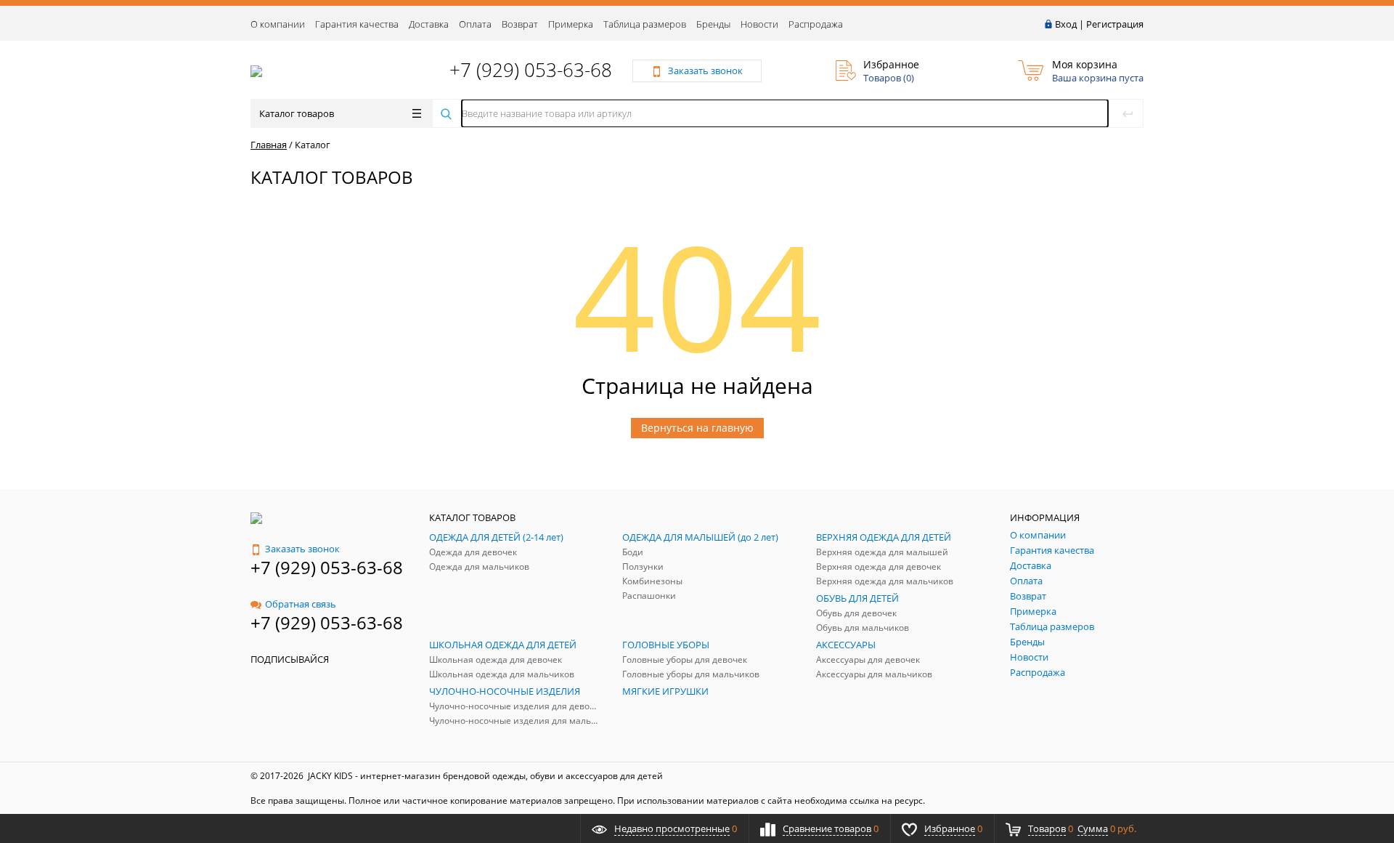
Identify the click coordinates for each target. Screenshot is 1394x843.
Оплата (475, 24)
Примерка (570, 24)
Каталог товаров (296, 113)
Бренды (713, 24)
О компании (277, 24)
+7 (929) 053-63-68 (530, 70)
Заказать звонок (302, 548)
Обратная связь (300, 603)
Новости (759, 24)
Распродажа (815, 24)
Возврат (520, 24)
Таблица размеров (644, 24)
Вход (1066, 24)
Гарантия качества (357, 24)
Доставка (429, 24)
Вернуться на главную (697, 428)
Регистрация (1115, 24)
